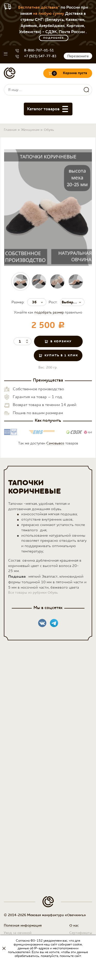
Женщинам (30, 129)
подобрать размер (49, 312)
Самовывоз (55, 443)
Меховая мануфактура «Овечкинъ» (9, 73)
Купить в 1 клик (61, 355)
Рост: (53, 302)
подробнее (53, 38)
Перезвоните (78, 56)
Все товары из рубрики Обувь (33, 592)
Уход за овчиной (17, 932)
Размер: (18, 302)
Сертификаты (80, 932)
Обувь (49, 129)
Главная (10, 129)
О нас (74, 925)
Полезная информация (23, 925)
